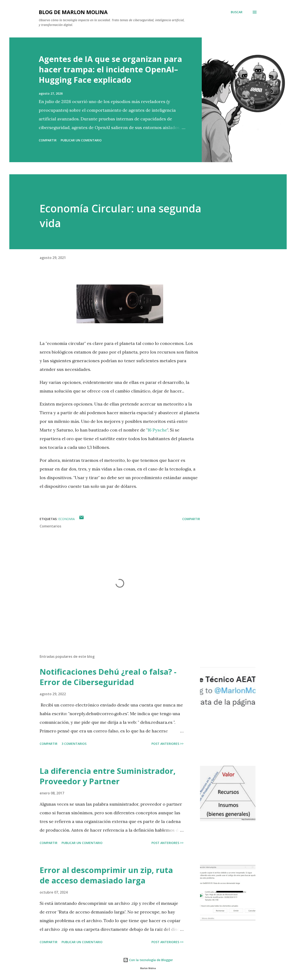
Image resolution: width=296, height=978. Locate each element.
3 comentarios (74, 744)
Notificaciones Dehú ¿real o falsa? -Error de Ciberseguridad (108, 676)
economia (66, 519)
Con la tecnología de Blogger (150, 960)
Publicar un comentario (81, 140)
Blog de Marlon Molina (73, 12)
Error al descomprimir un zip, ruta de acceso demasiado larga (106, 875)
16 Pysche (157, 430)
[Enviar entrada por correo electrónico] (81, 519)
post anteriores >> (167, 744)
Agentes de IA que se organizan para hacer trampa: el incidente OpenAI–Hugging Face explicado (110, 69)
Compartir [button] (48, 140)
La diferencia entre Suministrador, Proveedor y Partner (108, 776)
